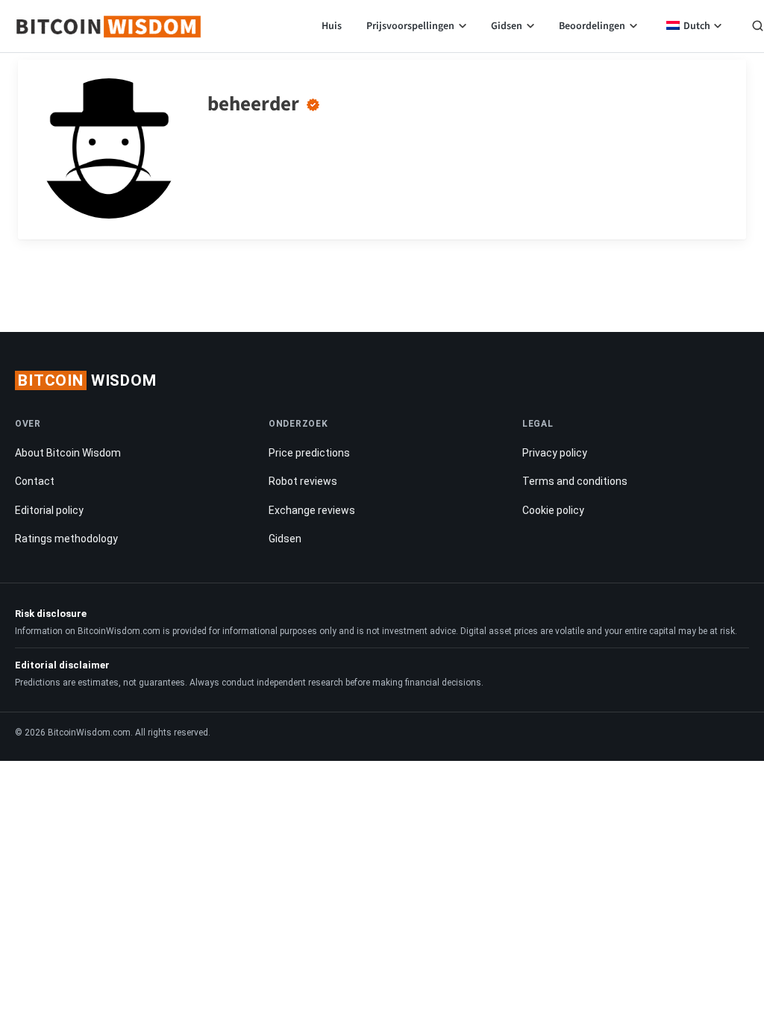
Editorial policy (49, 510)
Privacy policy (554, 453)
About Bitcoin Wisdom (68, 453)
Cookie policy (553, 510)
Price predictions (309, 453)
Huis (332, 26)
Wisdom (87, 380)
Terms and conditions (574, 481)
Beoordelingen (592, 26)
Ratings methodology (66, 539)
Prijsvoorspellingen (410, 26)
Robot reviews (303, 481)
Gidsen (506, 26)
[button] (757, 28)
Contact (34, 481)
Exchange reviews (312, 510)
